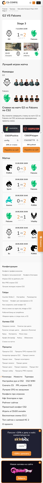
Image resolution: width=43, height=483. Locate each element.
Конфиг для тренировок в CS (21, 301)
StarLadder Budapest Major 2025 (28, 9)
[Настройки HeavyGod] (32, 82)
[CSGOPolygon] (31, 128)
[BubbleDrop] (21, 471)
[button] (38, 49)
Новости (18, 376)
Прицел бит (34, 367)
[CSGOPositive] (11, 128)
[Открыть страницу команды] (8, 82)
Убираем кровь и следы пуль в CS (15, 316)
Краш (4, 334)
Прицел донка (21, 363)
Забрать (21, 478)
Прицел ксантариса (21, 359)
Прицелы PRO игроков (24, 371)
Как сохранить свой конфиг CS (14, 305)
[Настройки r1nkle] (26, 82)
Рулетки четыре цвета (10, 330)
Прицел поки (7, 359)
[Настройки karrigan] (16, 98)
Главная (4, 9)
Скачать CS (8, 385)
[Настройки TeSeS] (26, 98)
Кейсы (19, 338)
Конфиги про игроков (13, 394)
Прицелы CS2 (7, 351)
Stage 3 (4, 11)
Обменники (28, 338)
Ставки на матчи (8, 342)
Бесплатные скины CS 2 (14, 415)
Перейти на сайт (11, 150)
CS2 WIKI (30, 381)
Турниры (12, 9)
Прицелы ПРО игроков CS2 (25, 351)
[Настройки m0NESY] (32, 98)
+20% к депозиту (21, 453)
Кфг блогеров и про (12, 398)
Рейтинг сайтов (10, 402)
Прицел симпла (29, 355)
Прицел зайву (7, 371)
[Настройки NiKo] (21, 98)
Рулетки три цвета (24, 326)
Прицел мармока (20, 367)
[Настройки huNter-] (16, 82)
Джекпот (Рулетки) (28, 330)
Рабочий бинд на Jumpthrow (13, 312)
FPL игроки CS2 (24, 385)
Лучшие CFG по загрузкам (15, 389)
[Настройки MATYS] (37, 82)
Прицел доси (7, 367)
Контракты (13, 334)
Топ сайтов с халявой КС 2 (15, 419)
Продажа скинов (8, 326)
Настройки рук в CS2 (13, 381)
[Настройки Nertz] (21, 82)
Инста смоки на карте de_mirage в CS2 (16, 308)
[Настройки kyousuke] (37, 98)
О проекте (7, 424)
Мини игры (23, 334)
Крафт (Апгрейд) (8, 338)
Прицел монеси (8, 363)
